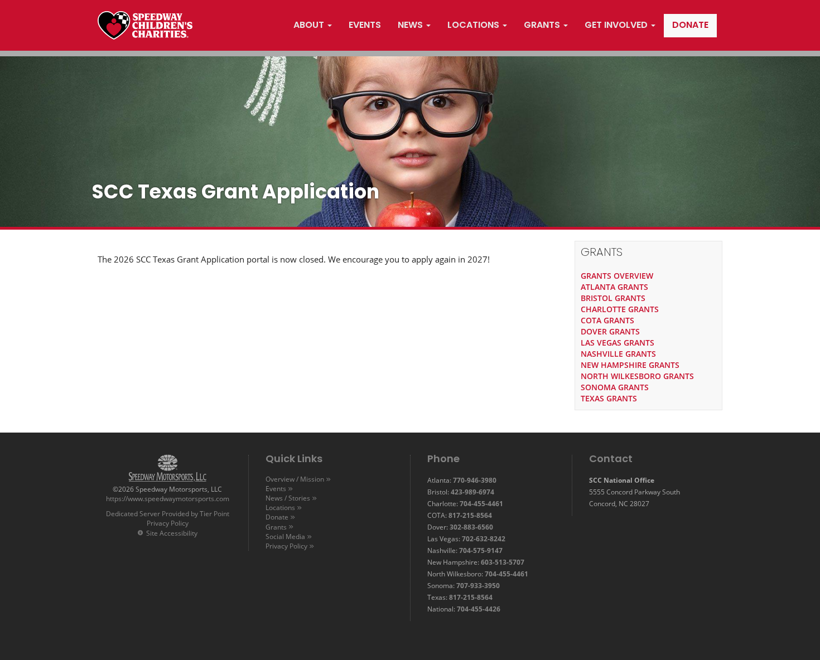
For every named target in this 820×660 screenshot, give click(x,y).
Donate (277, 517)
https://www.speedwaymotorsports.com (167, 498)
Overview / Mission (295, 479)
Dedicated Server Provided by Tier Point (167, 513)
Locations (280, 507)
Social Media (285, 536)
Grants (276, 527)
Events (276, 488)
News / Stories (288, 498)
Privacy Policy (168, 523)
